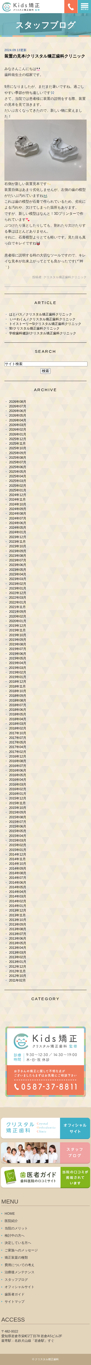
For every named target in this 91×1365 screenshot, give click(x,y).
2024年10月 (17, 504)
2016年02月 (17, 789)
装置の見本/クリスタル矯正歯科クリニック (44, 56)
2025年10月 (17, 448)
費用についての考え (19, 1265)
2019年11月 (17, 630)
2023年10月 (17, 546)
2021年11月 (17, 607)
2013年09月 (17, 924)
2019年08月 (17, 644)
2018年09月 (17, 695)
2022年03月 (17, 597)
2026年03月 (17, 425)
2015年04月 (17, 836)
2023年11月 (17, 541)
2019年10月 (17, 635)
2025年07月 (17, 462)
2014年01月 (17, 906)
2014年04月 (17, 892)
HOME (10, 1213)
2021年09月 (17, 611)
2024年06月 (17, 523)
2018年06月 (17, 709)
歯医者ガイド (15, 1294)
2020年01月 (17, 621)
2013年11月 (17, 915)
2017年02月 (17, 752)
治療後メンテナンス (19, 1272)
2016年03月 (17, 784)
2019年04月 (17, 663)
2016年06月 (17, 770)
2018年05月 (17, 714)
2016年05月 (17, 775)
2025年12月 (17, 439)
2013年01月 (17, 962)
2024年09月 (17, 509)
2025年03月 (17, 481)
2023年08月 (17, 555)
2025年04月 (17, 476)
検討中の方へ (15, 1235)
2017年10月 (17, 733)
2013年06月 (17, 938)
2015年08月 (17, 817)
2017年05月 (17, 742)
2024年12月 (17, 495)
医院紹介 (11, 1221)
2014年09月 (17, 868)
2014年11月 (17, 859)
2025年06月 (17, 467)
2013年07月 (17, 934)
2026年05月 (17, 415)
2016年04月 (17, 779)
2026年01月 (17, 434)
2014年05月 (17, 887)
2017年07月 (17, 738)
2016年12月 (17, 756)
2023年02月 (17, 584)
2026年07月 (17, 406)
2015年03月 (17, 840)
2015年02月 (17, 845)
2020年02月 (17, 616)
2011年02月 (17, 980)
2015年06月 (17, 826)
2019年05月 (17, 658)
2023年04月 (17, 574)
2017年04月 (17, 747)
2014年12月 (17, 854)
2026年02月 (17, 429)
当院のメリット (16, 1228)
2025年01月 (17, 490)
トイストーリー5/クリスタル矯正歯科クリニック (45, 324)
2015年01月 (17, 850)
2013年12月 (17, 910)
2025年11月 (17, 443)
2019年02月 (17, 672)
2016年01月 (17, 793)
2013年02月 (17, 957)
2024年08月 (17, 513)
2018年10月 (17, 691)
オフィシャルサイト (19, 1287)
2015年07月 (17, 822)
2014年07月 (17, 878)
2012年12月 (17, 966)
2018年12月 (17, 681)
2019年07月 (17, 649)
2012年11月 (17, 971)
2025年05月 (17, 471)
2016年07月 (17, 766)
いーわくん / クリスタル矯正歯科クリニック (42, 319)
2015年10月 (17, 808)
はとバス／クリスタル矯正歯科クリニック (40, 314)
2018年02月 (17, 728)
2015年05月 (17, 831)
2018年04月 (17, 719)
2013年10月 (17, 920)
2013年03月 (17, 952)
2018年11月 (17, 686)
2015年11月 (17, 803)
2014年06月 (17, 882)
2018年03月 (17, 723)
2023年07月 (17, 560)
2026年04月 (17, 420)
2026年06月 (17, 411)
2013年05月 (17, 943)
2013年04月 (17, 947)
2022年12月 (17, 593)
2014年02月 (17, 901)
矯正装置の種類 (16, 1257)
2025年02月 (17, 485)
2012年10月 (17, 976)
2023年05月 (17, 569)
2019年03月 (17, 668)
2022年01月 (17, 602)
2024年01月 (17, 532)
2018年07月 (17, 705)
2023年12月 (17, 537)
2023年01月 (17, 588)
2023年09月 (17, 551)
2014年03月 (17, 896)
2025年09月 (17, 453)
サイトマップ (15, 1301)
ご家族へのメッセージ (21, 1250)
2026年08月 (17, 401)
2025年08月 (17, 457)
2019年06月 (17, 654)
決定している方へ (18, 1243)
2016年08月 (17, 761)
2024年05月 (17, 527)
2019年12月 (17, 625)
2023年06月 (17, 565)
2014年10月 (17, 863)
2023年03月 (17, 579)
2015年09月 (17, 812)
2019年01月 (17, 677)
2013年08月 (17, 929)
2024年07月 (17, 518)
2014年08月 (17, 873)
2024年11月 (17, 499)
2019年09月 (17, 639)
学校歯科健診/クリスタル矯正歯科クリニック (42, 333)
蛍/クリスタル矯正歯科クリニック (34, 328)
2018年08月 (17, 700)
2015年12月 (17, 798)
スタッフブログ (16, 1279)
